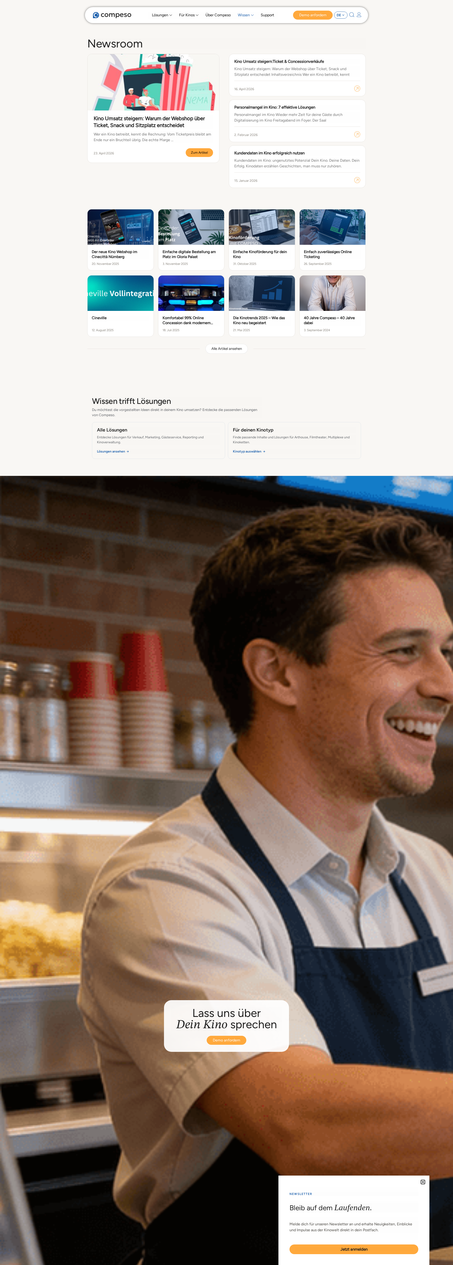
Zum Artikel (199, 153)
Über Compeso (218, 15)
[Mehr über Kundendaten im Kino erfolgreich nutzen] (357, 180)
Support (267, 15)
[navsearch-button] (351, 15)
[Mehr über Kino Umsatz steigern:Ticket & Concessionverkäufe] (357, 88)
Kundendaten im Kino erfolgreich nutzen (269, 153)
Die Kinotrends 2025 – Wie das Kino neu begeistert (259, 320)
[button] (227, 349)
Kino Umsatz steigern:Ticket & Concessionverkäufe (279, 61)
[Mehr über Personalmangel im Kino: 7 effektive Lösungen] (357, 134)
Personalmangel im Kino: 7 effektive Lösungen (274, 107)
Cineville (99, 318)
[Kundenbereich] (359, 14)
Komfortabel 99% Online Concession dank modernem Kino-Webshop (187, 323)
